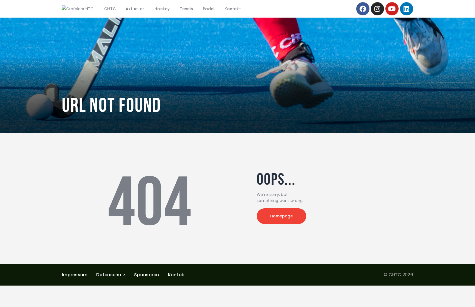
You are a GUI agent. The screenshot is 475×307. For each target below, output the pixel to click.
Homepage (281, 216)
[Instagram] (377, 8)
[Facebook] (362, 8)
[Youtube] (392, 8)
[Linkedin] (406, 8)
